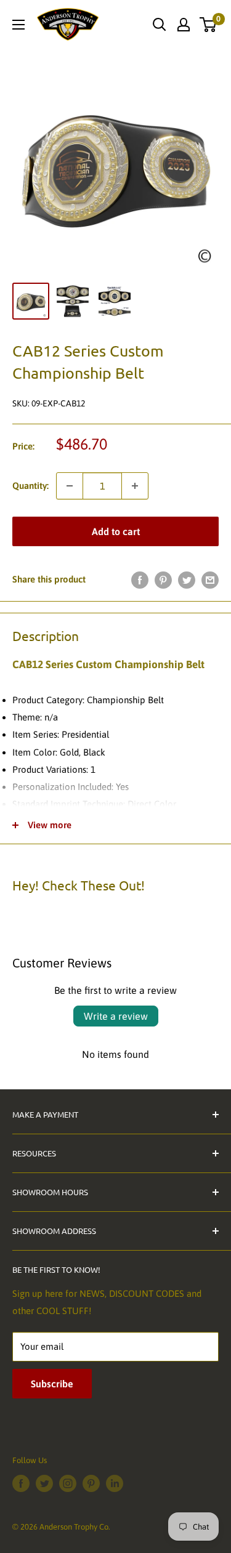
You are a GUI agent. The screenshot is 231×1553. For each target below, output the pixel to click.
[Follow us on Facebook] (21, 1483)
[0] (208, 24)
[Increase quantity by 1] (135, 486)
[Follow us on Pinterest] (91, 1483)
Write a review (116, 1016)
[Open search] (159, 24)
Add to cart (116, 531)
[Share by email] (210, 580)
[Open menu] (18, 25)
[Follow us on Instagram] (67, 1483)
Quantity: (30, 485)
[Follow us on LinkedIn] (114, 1483)
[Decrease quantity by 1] (70, 486)
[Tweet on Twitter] (186, 580)
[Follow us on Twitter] (44, 1483)
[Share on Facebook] (139, 580)
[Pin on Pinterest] (163, 580)
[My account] (183, 24)
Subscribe (52, 1383)
